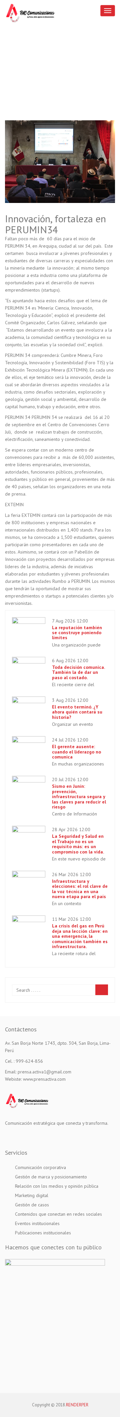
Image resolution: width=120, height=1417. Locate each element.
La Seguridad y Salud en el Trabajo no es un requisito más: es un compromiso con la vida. (78, 843)
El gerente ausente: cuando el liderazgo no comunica (76, 751)
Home (19, 73)
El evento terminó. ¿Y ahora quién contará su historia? (77, 712)
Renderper (77, 1405)
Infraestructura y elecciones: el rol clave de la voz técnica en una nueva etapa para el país (80, 888)
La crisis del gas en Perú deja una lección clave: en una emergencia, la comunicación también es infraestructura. (80, 936)
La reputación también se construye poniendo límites (77, 633)
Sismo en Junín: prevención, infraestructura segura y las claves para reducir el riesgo (79, 796)
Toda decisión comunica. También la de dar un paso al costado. (78, 672)
